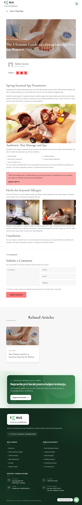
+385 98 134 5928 (52, 481)
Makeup (16, 39)
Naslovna (11, 448)
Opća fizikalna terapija (15, 452)
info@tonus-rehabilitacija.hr (21, 488)
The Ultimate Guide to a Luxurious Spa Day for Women (21, 355)
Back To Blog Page (16, 11)
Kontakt (10, 463)
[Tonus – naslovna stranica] (10, 3)
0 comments (23, 39)
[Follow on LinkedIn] (21, 73)
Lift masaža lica (49, 467)
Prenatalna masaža (50, 463)
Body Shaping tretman (51, 448)
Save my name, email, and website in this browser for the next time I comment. (34, 289)
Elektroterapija (49, 455)
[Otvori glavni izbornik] (76, 3)
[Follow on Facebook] (17, 73)
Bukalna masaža (49, 459)
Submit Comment (16, 295)
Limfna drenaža (13, 455)
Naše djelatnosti (13, 459)
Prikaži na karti (13, 467)
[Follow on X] (25, 73)
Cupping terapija (49, 452)
